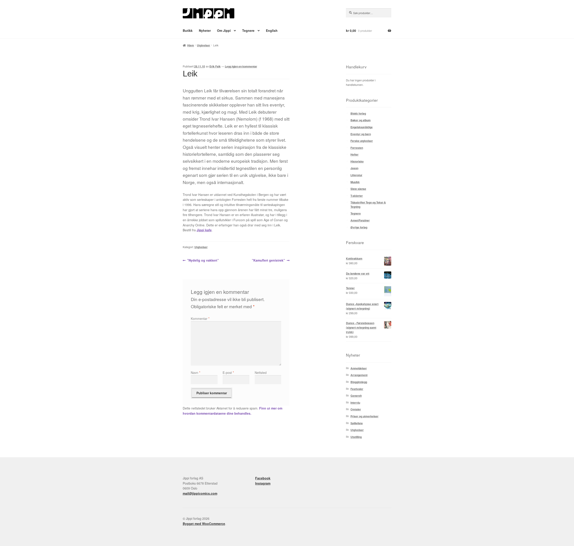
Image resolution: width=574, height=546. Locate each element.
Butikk (188, 30)
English (272, 30)
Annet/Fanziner (360, 220)
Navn (195, 372)
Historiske (357, 161)
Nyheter (205, 30)
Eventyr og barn (360, 134)
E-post (228, 372)
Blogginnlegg (358, 382)
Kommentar (200, 318)
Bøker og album (360, 120)
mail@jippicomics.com (200, 493)
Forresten (356, 148)
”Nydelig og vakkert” (203, 260)
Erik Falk (215, 66)
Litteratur (356, 175)
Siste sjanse (358, 189)
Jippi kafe (204, 230)
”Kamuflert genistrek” (268, 260)
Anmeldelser (358, 368)
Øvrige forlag (358, 227)
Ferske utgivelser (361, 141)
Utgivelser (203, 45)
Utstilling (356, 437)
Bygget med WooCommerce (204, 523)
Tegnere (248, 30)
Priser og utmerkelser (364, 416)
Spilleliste (356, 423)
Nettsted (261, 372)
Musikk (355, 182)
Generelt (356, 396)
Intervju (355, 403)
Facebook (262, 478)
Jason (354, 168)
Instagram (262, 483)
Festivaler (356, 389)
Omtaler (355, 409)
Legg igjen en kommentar (241, 66)
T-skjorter (356, 196)
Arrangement (358, 375)
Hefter (354, 154)
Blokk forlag (358, 113)
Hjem (190, 45)
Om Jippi (224, 30)
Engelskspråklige (361, 127)
